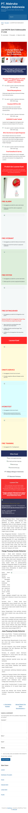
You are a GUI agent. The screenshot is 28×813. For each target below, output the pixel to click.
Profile (2, 794)
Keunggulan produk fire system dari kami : (14, 278)
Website (3, 747)
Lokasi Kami (4, 789)
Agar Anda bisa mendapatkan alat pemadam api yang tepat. (12, 325)
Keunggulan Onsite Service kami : (12, 373)
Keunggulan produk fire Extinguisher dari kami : (14, 315)
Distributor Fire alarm (6, 774)
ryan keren (5, 35)
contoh (3, 769)
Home (2, 22)
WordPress (9, 808)
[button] (3, 60)
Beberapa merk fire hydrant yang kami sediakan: (13, 245)
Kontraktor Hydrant (7, 705)
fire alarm (7, 22)
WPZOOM (15, 809)
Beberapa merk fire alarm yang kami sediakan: (13, 208)
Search (24, 16)
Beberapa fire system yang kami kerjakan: (14, 281)
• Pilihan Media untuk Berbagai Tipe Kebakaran (13, 329)
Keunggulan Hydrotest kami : (11, 410)
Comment (3, 720)
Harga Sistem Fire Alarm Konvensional (20, 706)
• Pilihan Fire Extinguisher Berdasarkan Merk (13, 333)
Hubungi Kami (4, 784)
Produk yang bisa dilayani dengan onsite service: (14, 376)
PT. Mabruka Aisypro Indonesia (13, 5)
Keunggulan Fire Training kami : (11, 447)
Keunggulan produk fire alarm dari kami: (14, 205)
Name (2, 735)
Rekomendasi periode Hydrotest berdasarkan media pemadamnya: (12, 413)
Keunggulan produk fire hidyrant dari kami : (14, 241)
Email (2, 741)
